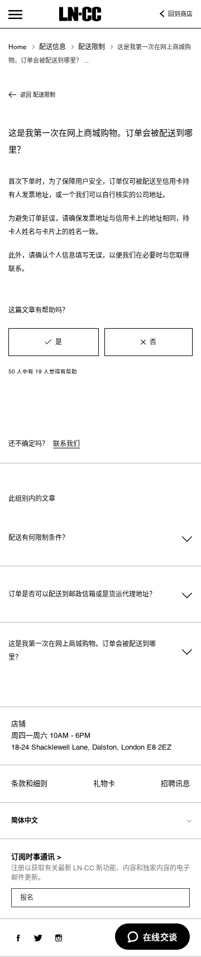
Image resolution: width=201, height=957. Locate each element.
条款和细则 (29, 783)
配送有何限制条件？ (38, 538)
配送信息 (52, 47)
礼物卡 (104, 783)
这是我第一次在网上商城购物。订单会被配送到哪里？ (82, 650)
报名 (27, 898)
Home (17, 47)
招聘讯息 (175, 783)
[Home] (80, 14)
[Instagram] (58, 938)
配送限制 (91, 47)
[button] (15, 14)
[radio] (53, 342)
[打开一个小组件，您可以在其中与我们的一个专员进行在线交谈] (152, 937)
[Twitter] (38, 938)
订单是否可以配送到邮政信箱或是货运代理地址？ (82, 594)
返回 (37, 94)
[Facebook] (18, 938)
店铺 (18, 723)
